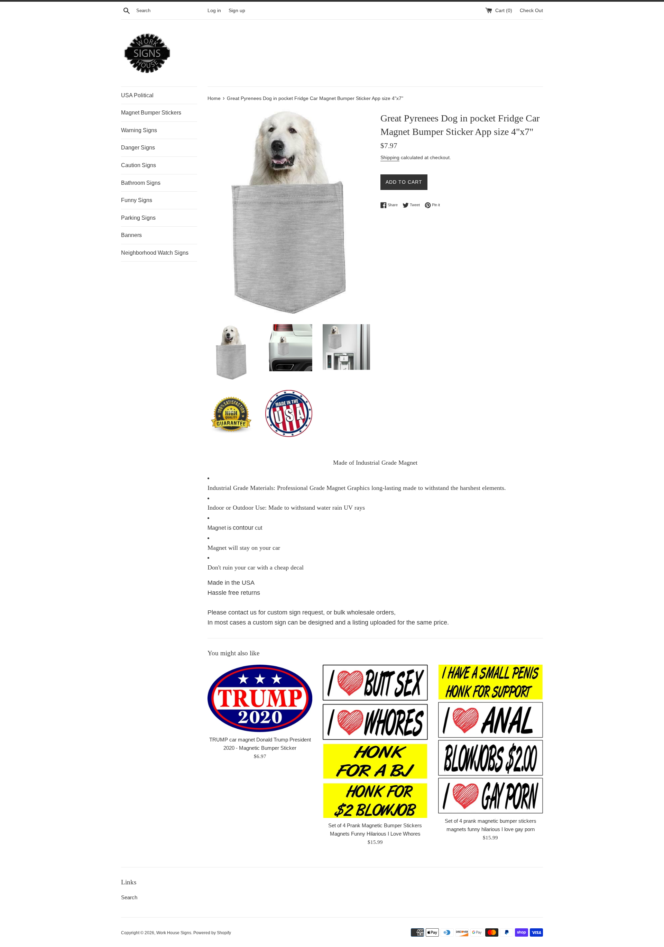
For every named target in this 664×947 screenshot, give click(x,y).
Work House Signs (173, 932)
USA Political (137, 95)
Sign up (237, 10)
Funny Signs (136, 200)
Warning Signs (139, 130)
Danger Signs (138, 148)
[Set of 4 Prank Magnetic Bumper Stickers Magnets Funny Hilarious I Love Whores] (375, 741)
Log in (214, 10)
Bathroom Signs (140, 183)
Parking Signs (138, 218)
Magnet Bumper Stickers (151, 113)
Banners (131, 235)
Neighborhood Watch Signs (154, 253)
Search (129, 897)
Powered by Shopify (212, 932)
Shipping (389, 157)
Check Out (531, 10)
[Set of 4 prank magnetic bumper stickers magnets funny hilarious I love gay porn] (490, 739)
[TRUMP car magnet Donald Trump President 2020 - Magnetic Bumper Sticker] (260, 698)
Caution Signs (138, 165)
